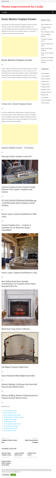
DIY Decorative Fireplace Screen (12, 424)
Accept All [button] (13, 474)
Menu (5, 12)
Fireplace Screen (45, 89)
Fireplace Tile (44, 95)
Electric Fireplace (45, 79)
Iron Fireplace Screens (10, 430)
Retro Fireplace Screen (10, 413)
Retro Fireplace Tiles (46, 24)
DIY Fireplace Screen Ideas (11, 426)
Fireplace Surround (46, 92)
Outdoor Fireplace (46, 100)
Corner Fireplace (45, 76)
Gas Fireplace (44, 97)
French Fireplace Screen (10, 410)
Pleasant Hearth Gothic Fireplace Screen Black (6, 463)
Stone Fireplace (45, 103)
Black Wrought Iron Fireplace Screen (14, 417)
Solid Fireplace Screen (10, 421)
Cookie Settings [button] (6, 474)
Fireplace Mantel (45, 87)
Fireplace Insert (45, 84)
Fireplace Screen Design (10, 419)
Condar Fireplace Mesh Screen (19, 454)
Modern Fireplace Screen (10, 428)
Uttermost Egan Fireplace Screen (6, 454)
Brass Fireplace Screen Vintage (12, 415)
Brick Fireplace (45, 73)
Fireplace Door (45, 81)
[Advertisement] (20, 47)
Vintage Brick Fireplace (47, 57)
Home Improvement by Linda (22, 6)
